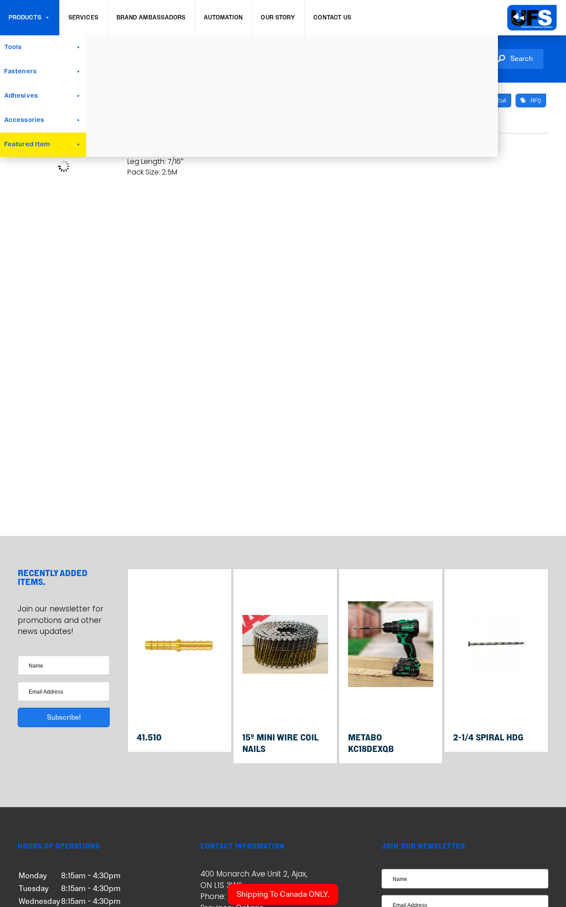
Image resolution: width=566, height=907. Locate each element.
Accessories (24, 120)
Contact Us (333, 18)
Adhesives (21, 96)
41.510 (149, 737)
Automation (223, 18)
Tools (13, 47)
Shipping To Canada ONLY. (283, 894)
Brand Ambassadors (151, 18)
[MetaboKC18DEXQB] (391, 707)
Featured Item (27, 144)
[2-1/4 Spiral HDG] (496, 707)
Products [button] (25, 18)
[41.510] (179, 707)
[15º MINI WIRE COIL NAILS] (285, 707)
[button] (515, 59)
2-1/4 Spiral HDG (488, 737)
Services (84, 18)
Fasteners (20, 72)
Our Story (278, 18)
